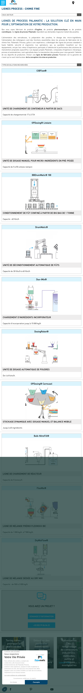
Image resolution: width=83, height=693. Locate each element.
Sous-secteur (7, 15)
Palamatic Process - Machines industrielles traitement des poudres (13, 2)
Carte (73, 3)
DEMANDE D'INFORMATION (42, 616)
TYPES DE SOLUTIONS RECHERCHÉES (15, 65)
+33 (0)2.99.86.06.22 (41, 625)
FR (78, 3)
